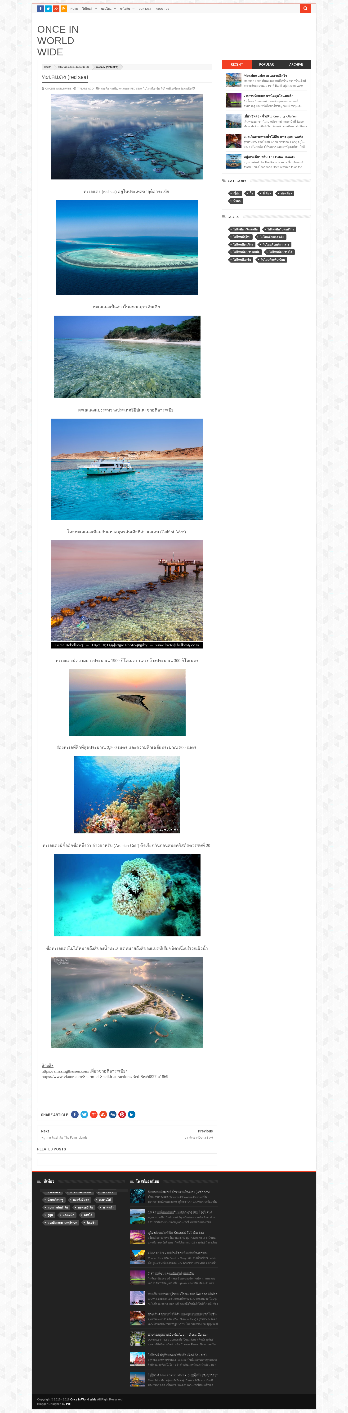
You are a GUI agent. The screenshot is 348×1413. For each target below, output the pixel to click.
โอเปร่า (91, 1222)
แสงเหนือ (68, 1215)
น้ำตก (237, 201)
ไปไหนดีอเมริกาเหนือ (246, 252)
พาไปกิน (125, 8)
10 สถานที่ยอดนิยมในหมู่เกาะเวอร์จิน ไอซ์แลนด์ (180, 1212)
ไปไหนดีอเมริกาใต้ (280, 252)
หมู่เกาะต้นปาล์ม (58, 1207)
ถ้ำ (251, 193)
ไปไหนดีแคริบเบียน (273, 259)
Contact (145, 8)
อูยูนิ (50, 1215)
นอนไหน (106, 8)
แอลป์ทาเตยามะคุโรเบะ (62, 1222)
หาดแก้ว (108, 1207)
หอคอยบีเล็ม (85, 1207)
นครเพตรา (107, 1192)
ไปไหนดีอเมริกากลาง (276, 244)
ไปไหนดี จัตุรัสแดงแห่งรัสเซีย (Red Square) (177, 1354)
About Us (162, 8)
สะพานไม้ (105, 1200)
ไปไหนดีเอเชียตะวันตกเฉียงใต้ (73, 67)
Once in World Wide (58, 41)
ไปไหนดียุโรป (241, 237)
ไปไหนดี (87, 8)
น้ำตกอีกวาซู (55, 1200)
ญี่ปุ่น (236, 193)
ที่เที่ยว (267, 193)
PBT (69, 1404)
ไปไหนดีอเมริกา (243, 244)
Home (74, 8)
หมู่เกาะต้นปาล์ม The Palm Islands (269, 157)
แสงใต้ (88, 1215)
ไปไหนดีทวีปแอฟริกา (281, 229)
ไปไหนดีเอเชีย (151, 88)
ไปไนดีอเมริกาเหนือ (245, 229)
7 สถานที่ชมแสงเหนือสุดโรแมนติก (268, 96)
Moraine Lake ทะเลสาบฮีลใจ (265, 75)
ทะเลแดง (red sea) (130, 88)
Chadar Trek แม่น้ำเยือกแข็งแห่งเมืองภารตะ (178, 1253)
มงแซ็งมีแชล (81, 1200)
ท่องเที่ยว (286, 193)
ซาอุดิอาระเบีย (109, 88)
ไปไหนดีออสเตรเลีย (272, 237)
